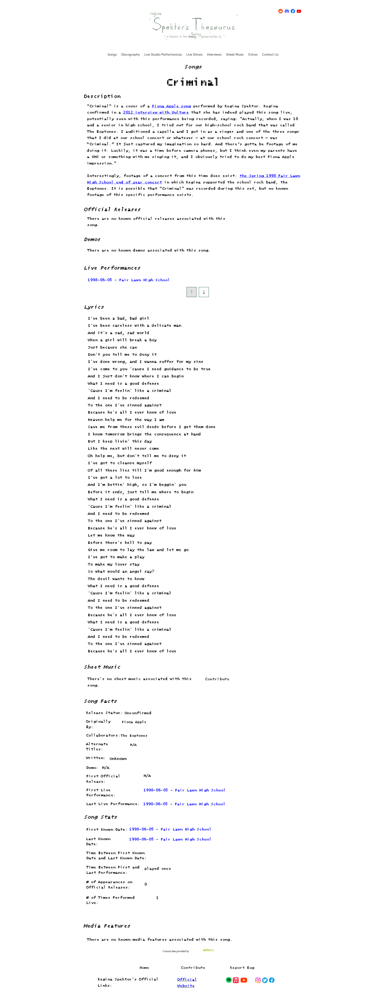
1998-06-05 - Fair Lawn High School (129, 280)
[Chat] (228, 980)
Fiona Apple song (171, 106)
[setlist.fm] (208, 950)
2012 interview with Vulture (156, 112)
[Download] (204, 292)
